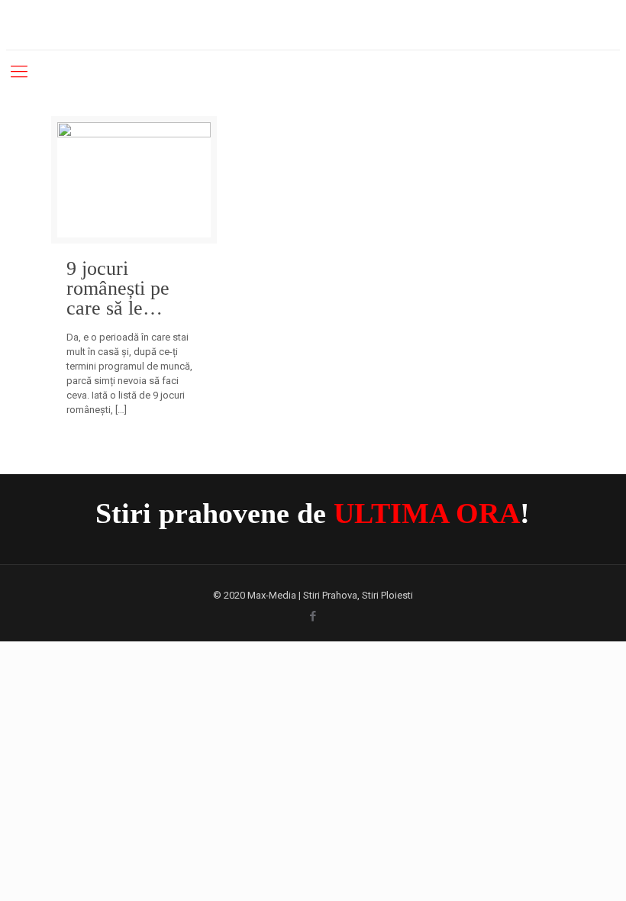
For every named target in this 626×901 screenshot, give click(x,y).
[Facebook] (313, 616)
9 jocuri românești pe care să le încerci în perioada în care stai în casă (131, 288)
